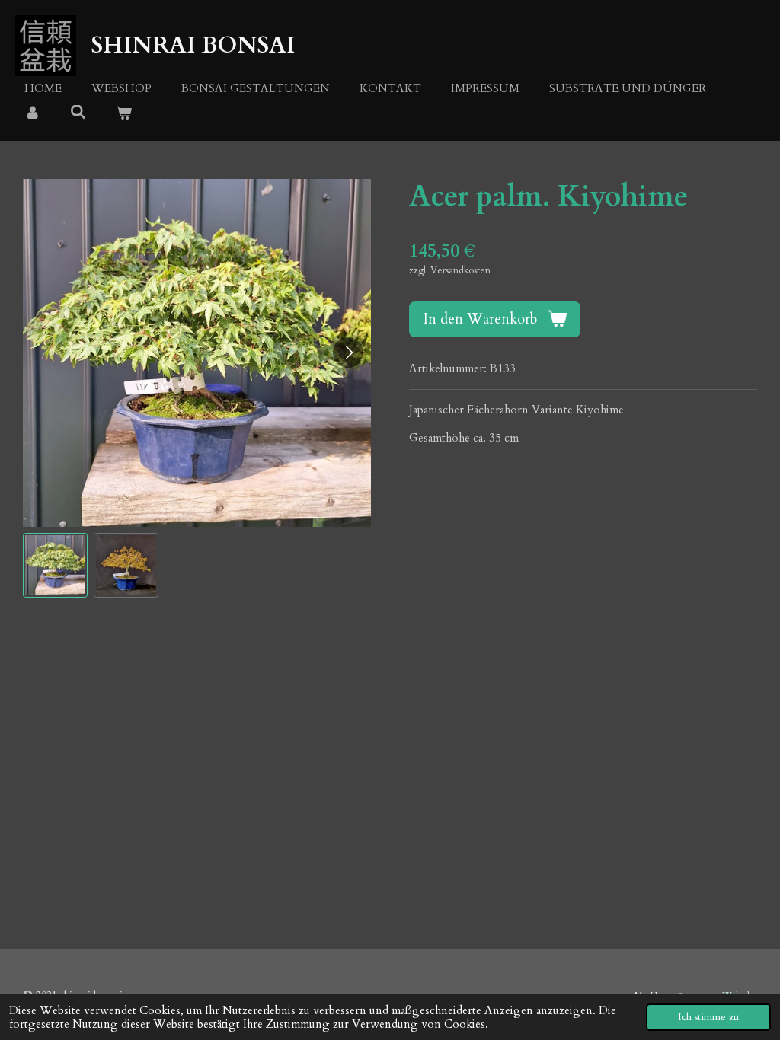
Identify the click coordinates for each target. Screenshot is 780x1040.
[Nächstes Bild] (348, 352)
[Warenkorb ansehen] (124, 113)
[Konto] (32, 113)
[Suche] (78, 112)
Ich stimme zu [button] (708, 1017)
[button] (55, 565)
